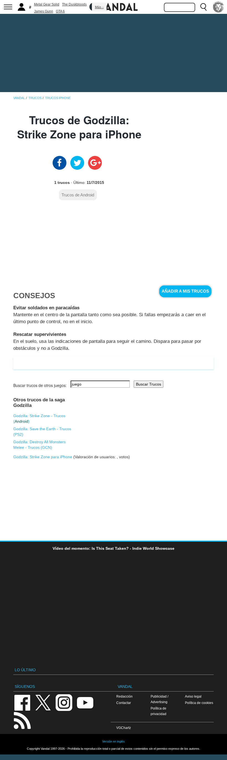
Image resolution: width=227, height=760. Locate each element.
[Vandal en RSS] (22, 720)
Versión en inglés (113, 741)
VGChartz (123, 727)
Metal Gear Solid (46, 4)
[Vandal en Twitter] (43, 702)
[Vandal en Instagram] (64, 702)
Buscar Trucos (148, 384)
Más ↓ (99, 7)
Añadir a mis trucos (185, 291)
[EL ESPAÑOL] (218, 6)
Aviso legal (193, 696)
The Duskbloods (74, 4)
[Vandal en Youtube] (85, 702)
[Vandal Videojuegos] (113, 6)
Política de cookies (199, 703)
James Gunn (43, 11)
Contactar (123, 703)
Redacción (124, 696)
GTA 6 (60, 11)
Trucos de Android (77, 194)
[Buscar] (203, 7)
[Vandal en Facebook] (22, 702)
